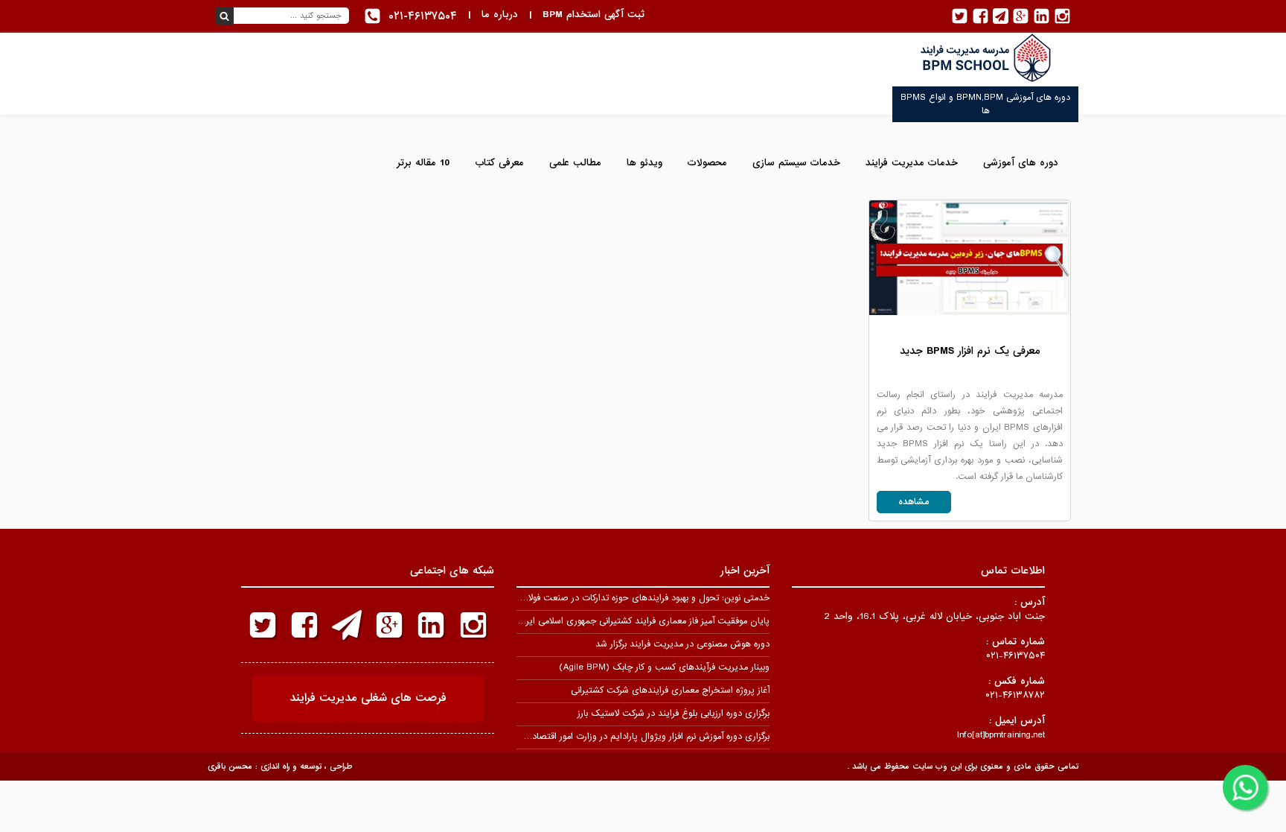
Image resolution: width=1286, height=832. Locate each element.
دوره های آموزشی (1020, 163)
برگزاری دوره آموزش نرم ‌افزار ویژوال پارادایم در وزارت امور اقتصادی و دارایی (631, 736)
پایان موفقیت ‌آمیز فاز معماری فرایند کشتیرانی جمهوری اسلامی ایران (643, 621)
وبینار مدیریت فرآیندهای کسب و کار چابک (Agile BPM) (664, 667)
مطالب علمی (575, 163)
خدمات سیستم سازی (796, 163)
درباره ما (500, 14)
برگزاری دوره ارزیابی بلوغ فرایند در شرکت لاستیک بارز (674, 713)
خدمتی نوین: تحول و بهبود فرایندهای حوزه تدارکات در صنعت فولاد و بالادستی (626, 598)
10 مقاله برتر (423, 163)
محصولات (707, 163)
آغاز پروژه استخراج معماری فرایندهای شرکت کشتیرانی (670, 690)
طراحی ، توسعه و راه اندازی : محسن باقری (280, 766)
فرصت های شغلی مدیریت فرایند (368, 698)
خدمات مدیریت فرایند (912, 163)
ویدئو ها (644, 163)
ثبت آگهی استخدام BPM (593, 14)
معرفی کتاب (499, 163)
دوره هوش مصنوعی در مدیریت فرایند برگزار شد (682, 644)
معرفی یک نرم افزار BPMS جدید (970, 351)
